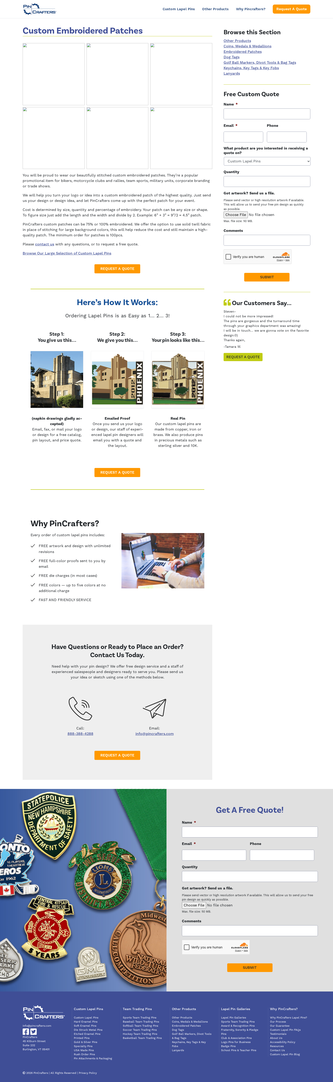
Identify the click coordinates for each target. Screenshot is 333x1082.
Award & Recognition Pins (238, 1026)
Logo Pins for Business (236, 1042)
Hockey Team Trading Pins (140, 1034)
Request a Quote (243, 357)
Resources (277, 1046)
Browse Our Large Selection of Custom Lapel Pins (67, 253)
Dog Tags (231, 57)
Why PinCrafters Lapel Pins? (288, 1017)
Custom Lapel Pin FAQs (285, 1030)
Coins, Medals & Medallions (247, 46)
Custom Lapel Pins (179, 9)
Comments (233, 230)
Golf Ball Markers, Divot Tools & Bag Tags (260, 62)
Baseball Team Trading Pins (141, 1021)
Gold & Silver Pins (85, 1042)
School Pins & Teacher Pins (238, 1050)
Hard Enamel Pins (85, 1021)
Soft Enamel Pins (85, 1026)
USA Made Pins (84, 1050)
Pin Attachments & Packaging (93, 1058)
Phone (272, 125)
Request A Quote (291, 9)
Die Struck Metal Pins (88, 1030)
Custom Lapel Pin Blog (285, 1054)
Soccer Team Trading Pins (140, 1030)
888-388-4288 (80, 734)
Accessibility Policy (282, 1042)
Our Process (278, 1021)
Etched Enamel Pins (87, 1034)
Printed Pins (81, 1038)
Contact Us (277, 1050)
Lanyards (232, 73)
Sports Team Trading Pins (139, 1017)
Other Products (215, 9)
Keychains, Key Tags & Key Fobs (251, 68)
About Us (276, 1038)
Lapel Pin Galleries (233, 1017)
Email (230, 125)
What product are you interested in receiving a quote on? (266, 150)
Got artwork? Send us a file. (249, 193)
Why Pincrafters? (250, 9)
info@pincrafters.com (154, 734)
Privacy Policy (88, 1073)
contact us (44, 244)
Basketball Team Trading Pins (142, 1038)
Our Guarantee (280, 1026)
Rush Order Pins (84, 1054)
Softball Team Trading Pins (140, 1026)
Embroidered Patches (243, 51)
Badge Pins (228, 1046)
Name (231, 104)
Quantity (231, 172)
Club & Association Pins (236, 1038)
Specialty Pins (83, 1046)
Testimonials (278, 1034)
